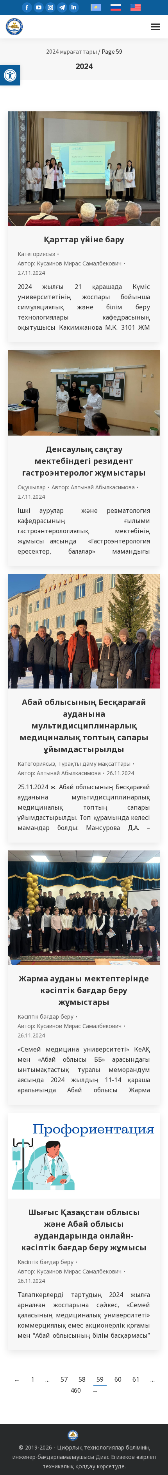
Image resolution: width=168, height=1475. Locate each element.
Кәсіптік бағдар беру (45, 1016)
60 (118, 1379)
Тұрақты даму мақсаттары (94, 763)
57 (64, 1379)
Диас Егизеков (115, 1456)
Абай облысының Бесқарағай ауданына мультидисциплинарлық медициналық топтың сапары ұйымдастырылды (84, 725)
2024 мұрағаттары (71, 51)
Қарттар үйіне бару (84, 239)
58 (82, 1379)
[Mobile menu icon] (155, 26)
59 (100, 1379)
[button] (10, 75)
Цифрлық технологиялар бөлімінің (103, 1447)
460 (75, 1390)
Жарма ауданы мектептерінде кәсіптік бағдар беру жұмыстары (84, 990)
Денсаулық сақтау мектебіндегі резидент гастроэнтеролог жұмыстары (84, 461)
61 (135, 1379)
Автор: (70, 263)
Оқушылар (32, 487)
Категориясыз (36, 254)
